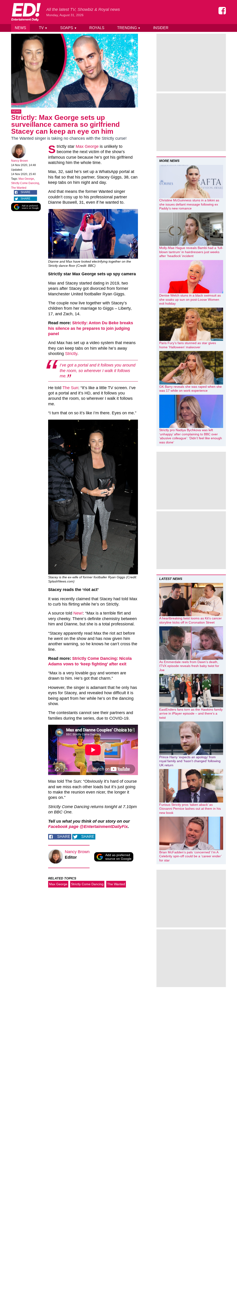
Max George (26, 178)
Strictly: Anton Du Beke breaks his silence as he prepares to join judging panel (90, 328)
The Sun (70, 387)
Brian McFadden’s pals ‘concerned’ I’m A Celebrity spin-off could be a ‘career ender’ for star (190, 856)
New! (78, 613)
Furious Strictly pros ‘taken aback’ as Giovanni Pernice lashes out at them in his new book (190, 809)
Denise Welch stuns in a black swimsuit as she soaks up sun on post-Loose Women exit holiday (190, 299)
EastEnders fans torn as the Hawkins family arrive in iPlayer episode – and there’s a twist (191, 713)
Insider (160, 28)
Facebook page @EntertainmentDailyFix (88, 826)
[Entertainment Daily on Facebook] (222, 10)
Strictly (71, 353)
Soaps (68, 28)
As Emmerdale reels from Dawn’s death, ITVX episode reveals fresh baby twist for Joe (189, 666)
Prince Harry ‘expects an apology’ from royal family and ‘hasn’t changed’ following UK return (190, 761)
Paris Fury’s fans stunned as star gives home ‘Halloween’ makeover (187, 345)
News (20, 28)
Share (25, 192)
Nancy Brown (19, 160)
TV (43, 28)
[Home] (26, 12)
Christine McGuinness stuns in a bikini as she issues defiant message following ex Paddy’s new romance (189, 204)
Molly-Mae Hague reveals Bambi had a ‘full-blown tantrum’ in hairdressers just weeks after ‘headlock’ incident (191, 252)
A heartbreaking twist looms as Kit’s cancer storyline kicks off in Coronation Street (190, 620)
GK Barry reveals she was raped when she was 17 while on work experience (190, 389)
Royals (96, 28)
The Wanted (18, 187)
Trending (128, 28)
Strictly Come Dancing (25, 183)
